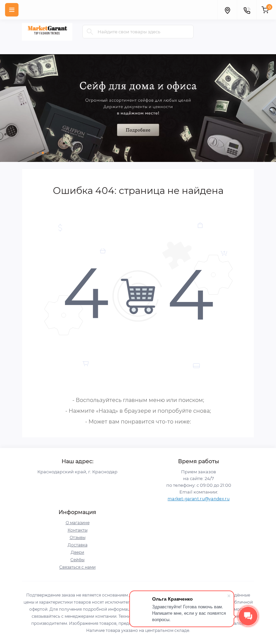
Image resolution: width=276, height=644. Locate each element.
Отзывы (77, 537)
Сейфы (77, 559)
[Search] (89, 31)
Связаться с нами (77, 567)
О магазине (78, 522)
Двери (77, 552)
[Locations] (227, 10)
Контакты (78, 530)
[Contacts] (246, 10)
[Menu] (12, 9)
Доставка (78, 544)
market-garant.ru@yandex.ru (199, 498)
